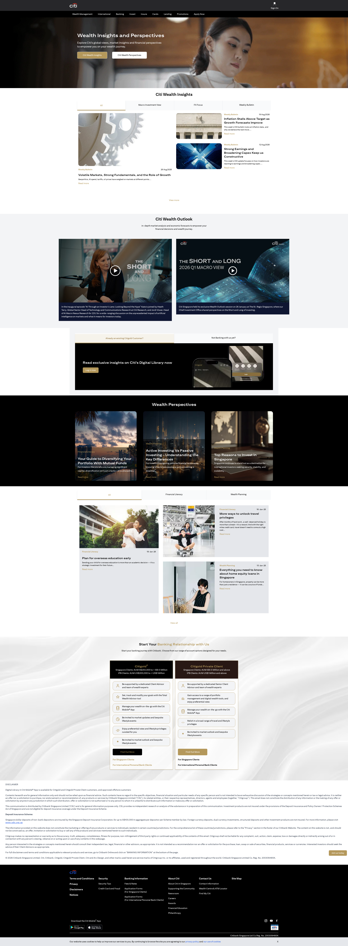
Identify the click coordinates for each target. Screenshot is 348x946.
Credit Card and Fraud (109, 888)
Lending (168, 14)
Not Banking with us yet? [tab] (224, 337)
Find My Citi (205, 893)
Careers (172, 898)
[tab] (82, 14)
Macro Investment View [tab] (149, 105)
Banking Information (136, 878)
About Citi (173, 878)
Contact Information (209, 883)
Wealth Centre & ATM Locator (213, 888)
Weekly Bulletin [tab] (246, 105)
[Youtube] (271, 920)
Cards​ (155, 14)
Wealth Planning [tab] (238, 494)
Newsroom (173, 893)
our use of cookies (212, 941)
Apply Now (199, 14)
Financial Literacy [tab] (174, 494)
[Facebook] (276, 920)
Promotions (182, 14)
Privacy (74, 884)
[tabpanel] (174, 158)
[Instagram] (266, 920)
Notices (74, 894)
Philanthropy (174, 913)
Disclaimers (76, 889)
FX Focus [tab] (198, 105)
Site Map (237, 878)
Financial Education (177, 908)
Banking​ (120, 14)
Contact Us (205, 878)
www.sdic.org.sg (14, 822)
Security (103, 878)
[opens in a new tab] (73, 5)
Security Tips (104, 883)
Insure (144, 14)
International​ (104, 14)
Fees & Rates (131, 883)
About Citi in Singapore (179, 883)
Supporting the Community (181, 888)
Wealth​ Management (82, 14)
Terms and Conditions (82, 878)
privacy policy (192, 941)
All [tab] (101, 105)
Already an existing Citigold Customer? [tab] (124, 338)
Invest (132, 14)
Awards (172, 903)
